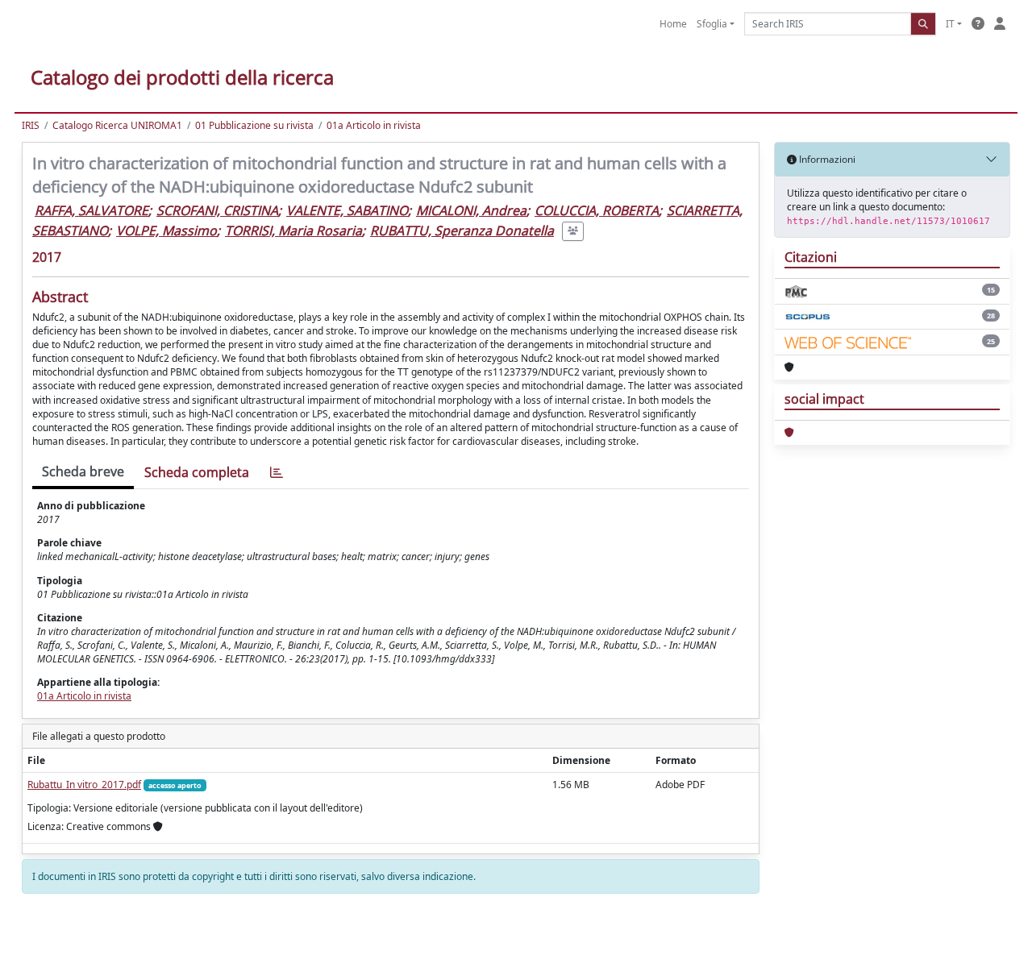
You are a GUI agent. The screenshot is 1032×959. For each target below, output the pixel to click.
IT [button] (950, 24)
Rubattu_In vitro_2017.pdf (84, 784)
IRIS (31, 125)
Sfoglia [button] (712, 24)
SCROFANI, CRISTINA (217, 210)
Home (673, 24)
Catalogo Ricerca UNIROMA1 (117, 125)
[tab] (276, 473)
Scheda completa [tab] (196, 472)
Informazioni (826, 159)
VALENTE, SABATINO (347, 210)
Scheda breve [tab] (83, 471)
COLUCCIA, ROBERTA (597, 210)
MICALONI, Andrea (471, 210)
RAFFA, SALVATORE (91, 210)
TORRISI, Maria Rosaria (293, 230)
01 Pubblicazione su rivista (254, 125)
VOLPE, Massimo (166, 230)
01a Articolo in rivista (374, 125)
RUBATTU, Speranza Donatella (462, 230)
